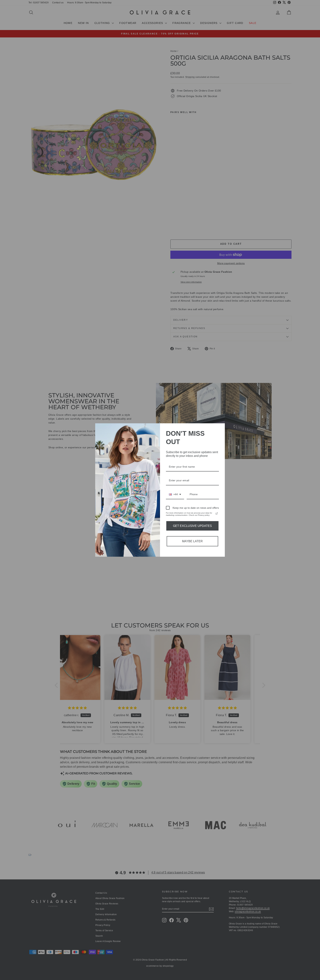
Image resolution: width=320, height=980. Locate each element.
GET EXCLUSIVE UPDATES (192, 525)
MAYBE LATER (192, 541)
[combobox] (175, 494)
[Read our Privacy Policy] (216, 513)
